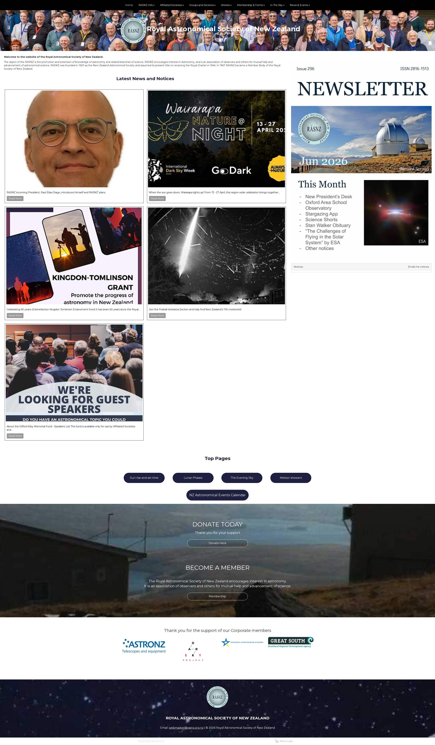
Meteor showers (291, 477)
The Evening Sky (241, 477)
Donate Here (217, 543)
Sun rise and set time (144, 477)
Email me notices (418, 266)
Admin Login (286, 741)
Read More (15, 198)
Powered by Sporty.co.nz (151, 741)
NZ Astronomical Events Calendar (217, 495)
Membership (217, 596)
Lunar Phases (193, 477)
